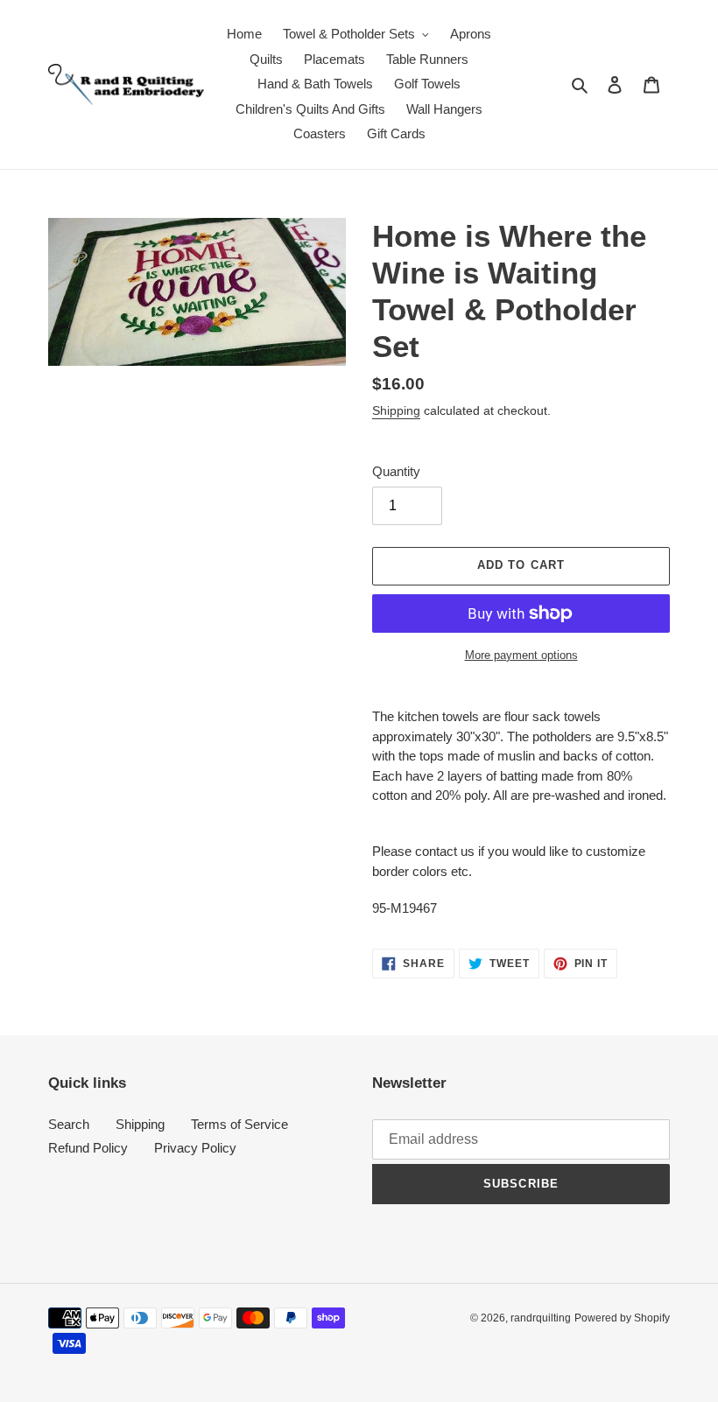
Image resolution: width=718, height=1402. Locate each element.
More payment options (521, 655)
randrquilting (540, 1318)
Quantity (396, 471)
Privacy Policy (195, 1147)
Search (68, 1124)
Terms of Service (239, 1124)
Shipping (396, 410)
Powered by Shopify (622, 1318)
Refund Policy (88, 1147)
